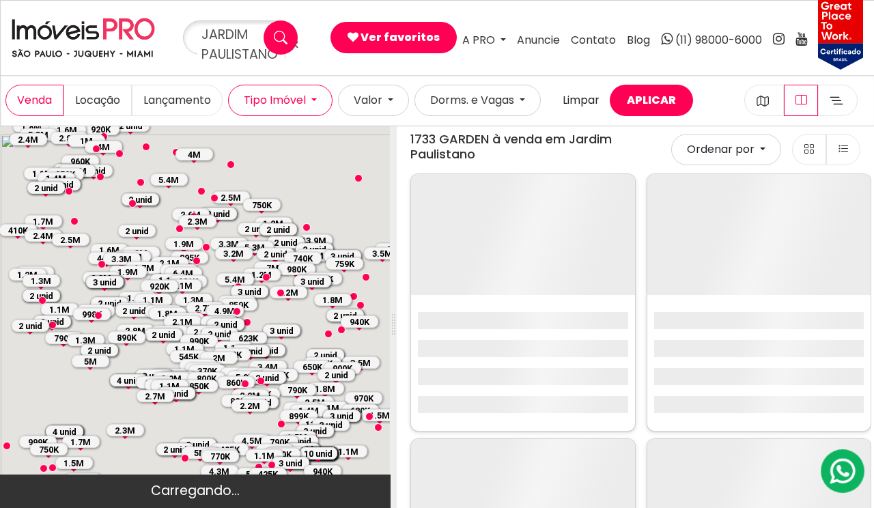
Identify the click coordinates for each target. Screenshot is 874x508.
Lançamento (177, 100)
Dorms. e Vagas (473, 100)
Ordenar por (722, 149)
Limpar (581, 100)
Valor (369, 100)
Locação (97, 100)
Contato (593, 40)
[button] (100, 177)
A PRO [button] (480, 40)
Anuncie (538, 40)
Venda (34, 100)
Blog (638, 40)
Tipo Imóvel (276, 100)
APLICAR (651, 100)
